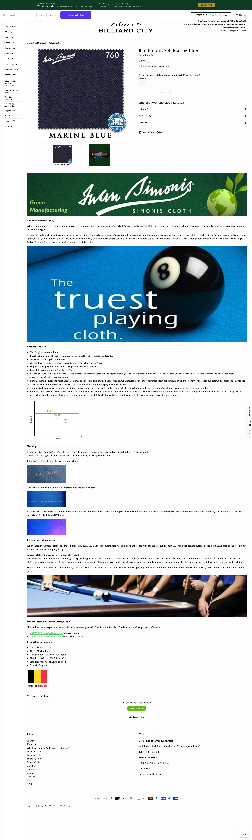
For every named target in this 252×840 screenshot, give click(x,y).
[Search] (4, 15)
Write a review (137, 708)
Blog (29, 783)
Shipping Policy (35, 758)
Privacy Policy (34, 762)
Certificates (33, 765)
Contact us (32, 769)
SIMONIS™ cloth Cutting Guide (46, 632)
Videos (30, 773)
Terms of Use (34, 751)
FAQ (29, 780)
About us (31, 744)
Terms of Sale (34, 755)
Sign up (53, 15)
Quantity (142, 78)
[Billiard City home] (126, 28)
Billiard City (48, 806)
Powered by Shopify (61, 806)
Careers (31, 776)
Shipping (143, 66)
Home (30, 43)
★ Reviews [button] (250, 420)
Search (30, 740)
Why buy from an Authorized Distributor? (48, 748)
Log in (41, 15)
